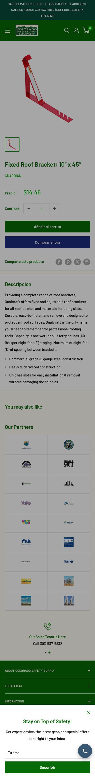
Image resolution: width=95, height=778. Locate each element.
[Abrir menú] (7, 31)
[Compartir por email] (86, 261)
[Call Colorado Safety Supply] (85, 751)
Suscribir (47, 767)
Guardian (13, 176)
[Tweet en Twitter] (77, 261)
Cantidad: (12, 208)
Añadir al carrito (47, 226)
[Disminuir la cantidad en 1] (29, 208)
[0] (86, 30)
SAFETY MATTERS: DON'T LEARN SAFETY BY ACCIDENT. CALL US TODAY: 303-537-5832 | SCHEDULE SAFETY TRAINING (47, 10)
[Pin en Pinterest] (68, 261)
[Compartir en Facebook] (59, 261)
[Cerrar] (88, 712)
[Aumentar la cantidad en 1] (54, 208)
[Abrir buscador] (66, 30)
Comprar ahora (47, 242)
